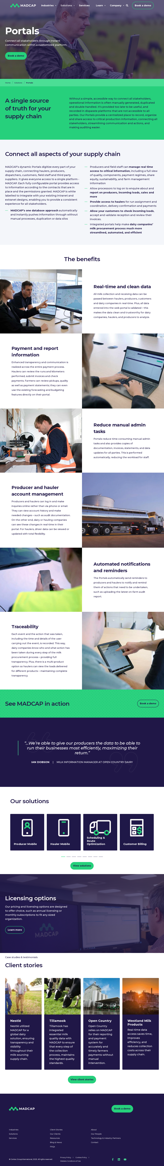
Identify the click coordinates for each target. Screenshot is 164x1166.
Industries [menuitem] (13, 1130)
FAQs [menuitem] (52, 1146)
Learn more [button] (15, 929)
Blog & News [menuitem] (56, 1142)
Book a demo (143, 5)
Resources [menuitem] (55, 1138)
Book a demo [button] (16, 55)
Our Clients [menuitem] (55, 1134)
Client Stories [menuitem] (56, 1130)
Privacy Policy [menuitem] (65, 1157)
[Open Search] (127, 5)
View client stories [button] (82, 1079)
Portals (29, 83)
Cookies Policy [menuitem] (81, 1157)
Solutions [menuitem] (13, 1134)
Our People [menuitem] (96, 1134)
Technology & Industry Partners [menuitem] (106, 1138)
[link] (27, 832)
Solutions (18, 83)
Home (8, 83)
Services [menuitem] (13, 1138)
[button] (13, 832)
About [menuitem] (94, 1130)
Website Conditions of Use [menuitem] (70, 1161)
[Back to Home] (23, 5)
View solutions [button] (82, 865)
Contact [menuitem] (94, 1142)
